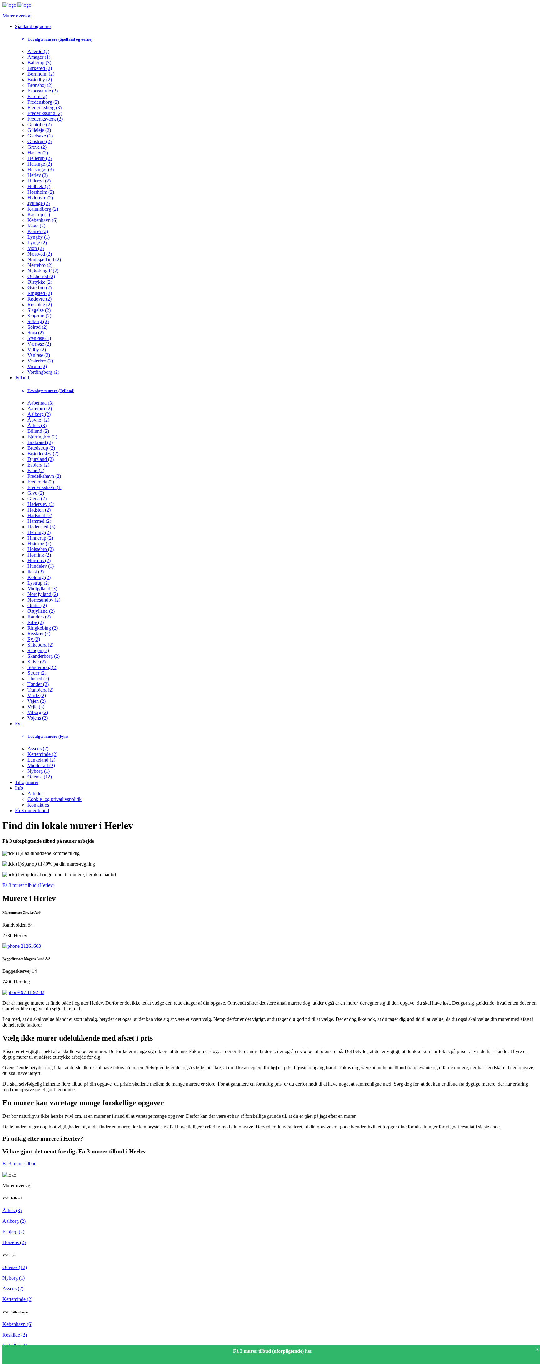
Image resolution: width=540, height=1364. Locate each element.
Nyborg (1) (39, 771)
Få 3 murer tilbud (32, 810)
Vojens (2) (38, 718)
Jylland (22, 377)
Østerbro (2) (40, 287)
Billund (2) (38, 431)
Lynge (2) (37, 242)
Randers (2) (39, 616)
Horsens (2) (39, 560)
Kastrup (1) (39, 214)
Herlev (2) (38, 175)
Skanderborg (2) (44, 656)
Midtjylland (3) (42, 588)
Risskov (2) (39, 633)
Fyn (19, 723)
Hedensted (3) (41, 526)
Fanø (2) (36, 470)
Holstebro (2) (41, 549)
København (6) (43, 220)
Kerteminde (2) (43, 754)
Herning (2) (39, 532)
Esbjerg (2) (38, 464)
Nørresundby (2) (44, 599)
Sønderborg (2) (43, 667)
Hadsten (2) (39, 509)
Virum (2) (37, 366)
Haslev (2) (38, 152)
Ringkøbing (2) (43, 628)
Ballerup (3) (39, 62)
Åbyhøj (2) (38, 419)
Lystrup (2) (38, 583)
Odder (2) (37, 605)
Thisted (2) (38, 678)
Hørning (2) (39, 554)
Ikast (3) (36, 571)
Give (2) (36, 493)
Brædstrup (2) (41, 448)
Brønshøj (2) (40, 85)
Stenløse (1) (39, 338)
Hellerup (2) (40, 158)
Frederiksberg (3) (45, 107)
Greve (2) (37, 147)
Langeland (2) (41, 759)
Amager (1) (39, 57)
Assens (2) (38, 748)
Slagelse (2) (39, 310)
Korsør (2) (38, 231)
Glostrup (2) (40, 141)
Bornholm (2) (41, 74)
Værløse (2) (39, 344)
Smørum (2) (39, 315)
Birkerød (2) (40, 68)
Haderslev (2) (41, 504)
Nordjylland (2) (43, 594)
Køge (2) (36, 225)
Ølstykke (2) (40, 282)
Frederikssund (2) (45, 113)
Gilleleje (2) (39, 130)
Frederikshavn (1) (45, 487)
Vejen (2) (37, 701)
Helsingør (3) (41, 169)
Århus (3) (37, 425)
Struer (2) (37, 673)
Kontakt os (38, 804)
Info (19, 788)
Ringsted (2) (40, 293)
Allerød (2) (38, 51)
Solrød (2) (38, 327)
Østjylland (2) (41, 611)
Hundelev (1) (41, 566)
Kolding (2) (39, 577)
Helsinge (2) (40, 164)
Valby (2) (37, 349)
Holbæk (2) (39, 186)
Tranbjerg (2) (40, 689)
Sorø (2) (36, 332)
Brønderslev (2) (43, 453)
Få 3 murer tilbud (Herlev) (28, 885)
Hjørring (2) (39, 543)
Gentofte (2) (40, 124)
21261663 (30, 946)
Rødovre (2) (40, 299)
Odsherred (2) (41, 276)
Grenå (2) (37, 498)
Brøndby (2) (40, 79)
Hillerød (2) (39, 180)
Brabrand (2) (40, 442)
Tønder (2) (38, 684)
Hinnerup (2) (40, 538)
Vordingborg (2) (43, 372)
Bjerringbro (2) (42, 436)
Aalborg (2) (39, 414)
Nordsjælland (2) (44, 259)
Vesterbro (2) (40, 360)
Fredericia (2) (41, 481)
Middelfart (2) (41, 765)
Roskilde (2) (40, 304)
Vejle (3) (36, 706)
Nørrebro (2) (40, 265)
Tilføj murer (26, 782)
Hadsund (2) (40, 515)
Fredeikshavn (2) (44, 476)
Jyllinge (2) (39, 203)
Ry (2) (34, 639)
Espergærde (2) (43, 90)
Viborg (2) (38, 712)
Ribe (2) (36, 622)
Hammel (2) (39, 521)
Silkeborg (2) (40, 644)
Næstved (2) (40, 254)
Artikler (35, 793)
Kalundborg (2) (43, 209)
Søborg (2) (38, 321)
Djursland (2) (41, 459)
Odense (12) (40, 776)
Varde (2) (37, 695)
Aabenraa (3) (40, 403)
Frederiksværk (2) (45, 119)
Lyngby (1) (39, 237)
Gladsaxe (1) (40, 135)
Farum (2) (37, 96)
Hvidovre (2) (40, 197)
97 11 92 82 (32, 992)
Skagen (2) (38, 650)
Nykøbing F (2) (43, 270)
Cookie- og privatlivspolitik (55, 799)
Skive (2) (37, 661)
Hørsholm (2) (41, 192)
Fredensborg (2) (43, 102)
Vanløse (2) (39, 355)
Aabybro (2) (40, 408)
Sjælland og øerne (33, 26)
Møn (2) (36, 248)
